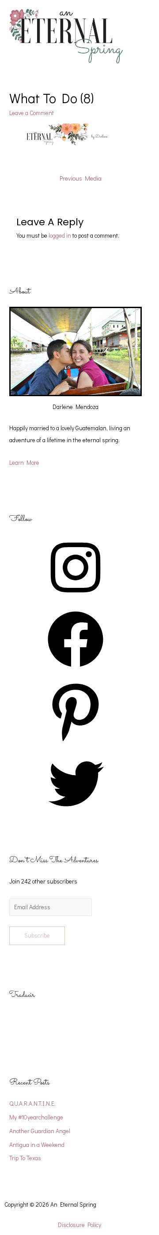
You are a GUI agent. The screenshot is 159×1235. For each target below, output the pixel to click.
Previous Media (81, 178)
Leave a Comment (31, 113)
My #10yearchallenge (36, 1117)
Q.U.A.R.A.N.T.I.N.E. (32, 1104)
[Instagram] (75, 598)
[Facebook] (75, 670)
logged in (60, 235)
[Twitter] (75, 814)
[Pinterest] (75, 742)
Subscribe (37, 935)
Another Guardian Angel (39, 1131)
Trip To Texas (25, 1158)
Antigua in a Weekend (36, 1145)
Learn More (24, 463)
